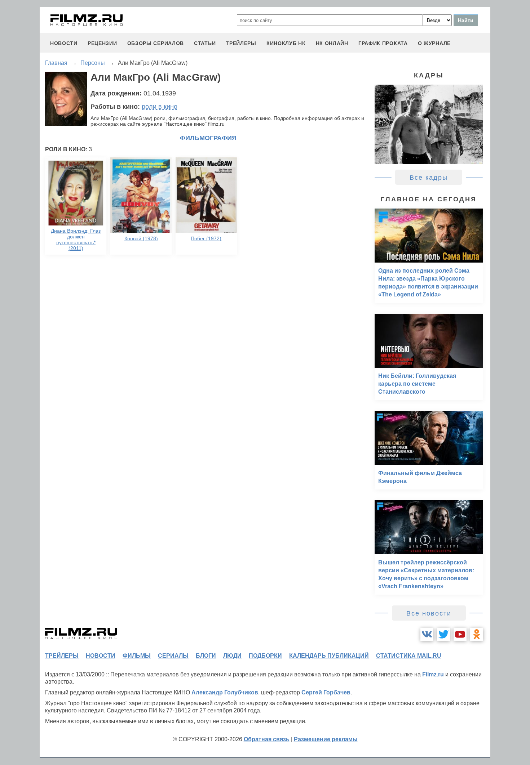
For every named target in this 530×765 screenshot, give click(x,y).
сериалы (173, 656)
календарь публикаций (329, 656)
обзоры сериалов (155, 43)
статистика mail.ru (408, 656)
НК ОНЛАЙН (332, 43)
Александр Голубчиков (224, 692)
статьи (205, 43)
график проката (383, 43)
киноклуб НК (286, 43)
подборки (265, 656)
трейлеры (241, 43)
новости (64, 43)
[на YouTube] (460, 634)
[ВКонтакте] (426, 634)
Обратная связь (267, 739)
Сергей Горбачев (325, 692)
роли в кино (159, 106)
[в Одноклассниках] (476, 634)
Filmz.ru (433, 674)
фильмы (137, 656)
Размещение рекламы (326, 739)
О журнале (434, 43)
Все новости (428, 613)
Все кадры (429, 177)
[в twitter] (443, 634)
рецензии (102, 43)
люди (232, 656)
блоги (206, 656)
